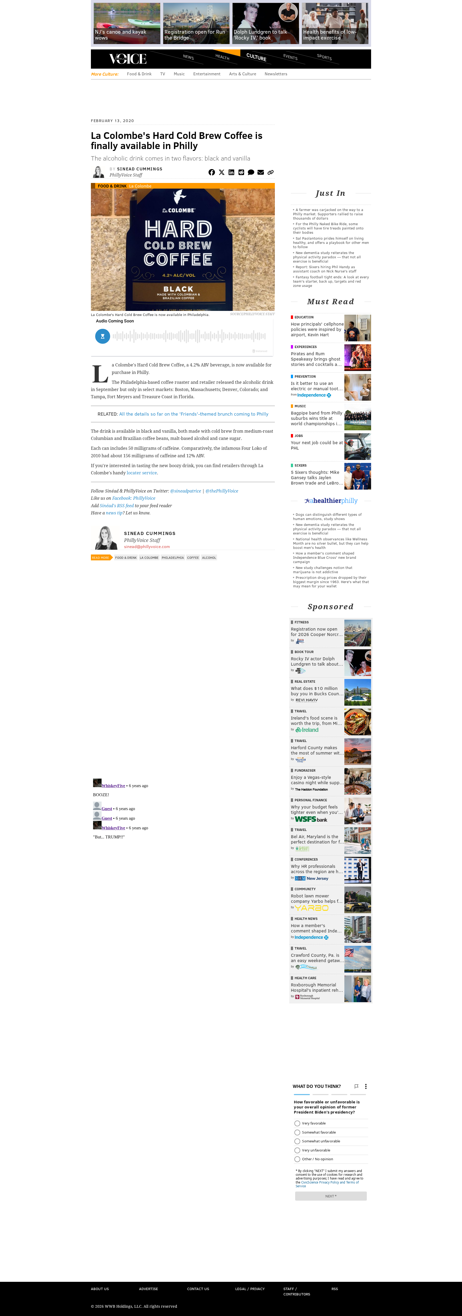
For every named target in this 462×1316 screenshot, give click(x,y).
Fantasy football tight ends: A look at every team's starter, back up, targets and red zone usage (331, 281)
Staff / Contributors (296, 1291)
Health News (306, 918)
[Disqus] (183, 705)
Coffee (193, 557)
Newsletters (276, 73)
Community (305, 889)
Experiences (306, 346)
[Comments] (251, 173)
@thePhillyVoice (222, 491)
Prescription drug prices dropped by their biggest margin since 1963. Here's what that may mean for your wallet (331, 581)
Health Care (305, 977)
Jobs (299, 435)
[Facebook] (211, 173)
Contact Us (198, 1288)
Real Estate (305, 681)
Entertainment (207, 73)
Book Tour (304, 651)
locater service (142, 472)
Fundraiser (305, 770)
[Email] (260, 173)
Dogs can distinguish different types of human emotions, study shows (327, 516)
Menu (99, 59)
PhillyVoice (128, 58)
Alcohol (209, 557)
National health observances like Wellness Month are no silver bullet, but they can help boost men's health (330, 543)
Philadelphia (173, 557)
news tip (114, 513)
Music (179, 73)
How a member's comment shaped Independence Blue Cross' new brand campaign (324, 557)
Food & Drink (139, 73)
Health (222, 56)
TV (162, 73)
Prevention (305, 376)
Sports (324, 56)
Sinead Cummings (140, 168)
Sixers (301, 465)
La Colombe (140, 186)
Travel (301, 711)
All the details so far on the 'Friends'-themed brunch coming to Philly (193, 414)
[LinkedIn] (231, 173)
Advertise (148, 1288)
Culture (256, 57)
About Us (100, 1288)
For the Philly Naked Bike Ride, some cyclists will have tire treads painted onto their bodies (328, 228)
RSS (335, 1288)
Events (290, 56)
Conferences (306, 859)
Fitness (302, 622)
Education (304, 317)
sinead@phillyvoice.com (147, 546)
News (188, 57)
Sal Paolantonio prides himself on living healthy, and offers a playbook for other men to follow (331, 242)
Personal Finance (311, 800)
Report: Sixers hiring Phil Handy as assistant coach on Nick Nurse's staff (324, 269)
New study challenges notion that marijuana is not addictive (322, 569)
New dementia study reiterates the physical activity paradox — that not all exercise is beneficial (327, 257)
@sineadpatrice (185, 491)
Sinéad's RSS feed (117, 505)
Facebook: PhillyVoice (133, 498)
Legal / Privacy (250, 1288)
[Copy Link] (270, 173)
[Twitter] (221, 173)
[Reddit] (241, 173)
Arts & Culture (242, 73)
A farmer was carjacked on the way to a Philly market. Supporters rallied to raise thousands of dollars (328, 214)
